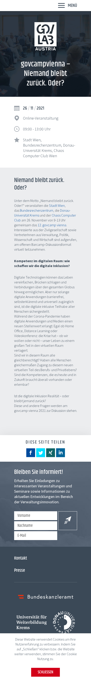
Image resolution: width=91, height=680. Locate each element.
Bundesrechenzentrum (36, 210)
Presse (19, 570)
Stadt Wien (57, 205)
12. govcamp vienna (52, 225)
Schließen (45, 672)
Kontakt (20, 558)
